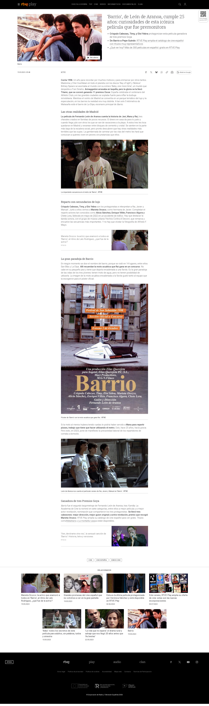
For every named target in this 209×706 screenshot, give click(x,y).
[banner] (31, 4)
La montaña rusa (86, 521)
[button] (18, 4)
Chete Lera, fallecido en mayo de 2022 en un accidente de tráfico (92, 215)
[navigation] (107, 4)
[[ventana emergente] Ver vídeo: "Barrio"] (59, 39)
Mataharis (71, 521)
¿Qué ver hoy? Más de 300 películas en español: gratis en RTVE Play (145, 47)
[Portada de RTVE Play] (29, 4)
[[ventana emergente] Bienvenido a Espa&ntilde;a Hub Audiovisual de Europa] (129, 689)
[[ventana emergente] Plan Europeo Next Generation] (80, 689)
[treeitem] (79, 4)
